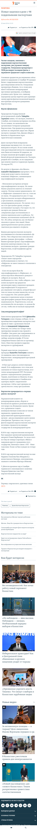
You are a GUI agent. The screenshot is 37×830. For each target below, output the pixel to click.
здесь (3, 486)
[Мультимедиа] (11, 827)
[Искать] (25, 827)
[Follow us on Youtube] (3, 805)
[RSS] (29, 805)
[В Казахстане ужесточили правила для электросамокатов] (18, 745)
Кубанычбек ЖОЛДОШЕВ (9, 19)
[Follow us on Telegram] (16, 805)
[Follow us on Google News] (25, 805)
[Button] (12, 27)
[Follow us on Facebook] (12, 805)
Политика (5, 8)
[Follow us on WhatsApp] (20, 805)
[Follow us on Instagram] (7, 805)
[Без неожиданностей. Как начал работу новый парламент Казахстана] (18, 574)
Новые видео (9, 702)
